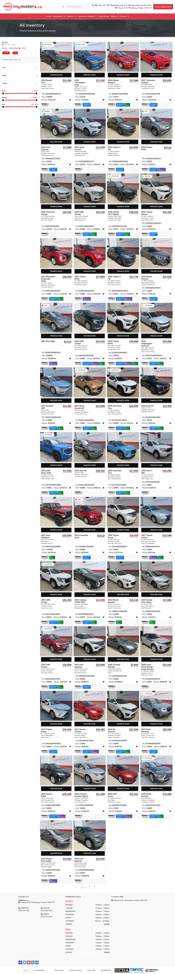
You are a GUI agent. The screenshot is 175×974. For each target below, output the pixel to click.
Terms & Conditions (75, 970)
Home (48, 16)
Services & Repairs (86, 16)
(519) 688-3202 (106, 970)
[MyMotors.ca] (30, 6)
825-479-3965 (122, 5)
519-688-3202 (143, 5)
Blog (113, 16)
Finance (70, 16)
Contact (123, 16)
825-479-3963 (102, 5)
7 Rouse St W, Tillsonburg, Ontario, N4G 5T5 (134, 8)
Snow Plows (104, 16)
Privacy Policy (59, 970)
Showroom (58, 16)
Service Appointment (163, 7)
